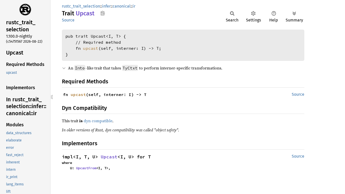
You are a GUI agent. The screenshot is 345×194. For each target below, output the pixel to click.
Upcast (109, 157)
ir (134, 6)
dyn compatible (98, 121)
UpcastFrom (86, 168)
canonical (122, 6)
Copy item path (102, 13)
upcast (90, 48)
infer (106, 6)
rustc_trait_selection (81, 6)
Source (68, 20)
